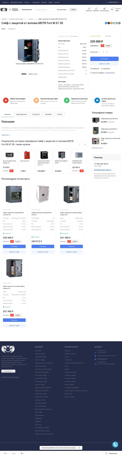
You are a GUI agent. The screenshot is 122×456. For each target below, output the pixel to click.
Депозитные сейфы (41, 393)
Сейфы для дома (40, 353)
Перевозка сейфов (70, 375)
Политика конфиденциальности (74, 363)
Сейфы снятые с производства (44, 434)
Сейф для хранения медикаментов (68, 86)
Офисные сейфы (40, 360)
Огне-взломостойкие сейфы (43, 369)
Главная (4, 19)
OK (79, 448)
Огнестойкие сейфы (41, 375)
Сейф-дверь (38, 418)
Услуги (67, 357)
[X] (109, 23)
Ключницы (38, 424)
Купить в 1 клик (104, 64)
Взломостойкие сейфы (16, 19)
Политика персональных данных (10, 377)
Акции (67, 366)
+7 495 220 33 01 (113, 2)
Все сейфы (67, 84)
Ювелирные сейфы (40, 403)
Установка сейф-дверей (72, 387)
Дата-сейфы (38, 412)
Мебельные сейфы (40, 366)
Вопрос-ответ (69, 393)
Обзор (3, 28)
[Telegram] (114, 23)
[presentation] (79, 144)
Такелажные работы (71, 372)
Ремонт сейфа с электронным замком (76, 390)
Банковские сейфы (78, 88)
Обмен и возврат (70, 397)
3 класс (30, 19)
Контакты (67, 350)
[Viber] (119, 23)
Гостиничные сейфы (77, 84)
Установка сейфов (70, 381)
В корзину (14, 246)
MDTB (35, 74)
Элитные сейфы (40, 384)
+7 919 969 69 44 (101, 352)
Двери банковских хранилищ (43, 409)
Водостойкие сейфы (41, 378)
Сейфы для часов (40, 400)
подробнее (5, 135)
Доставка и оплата (70, 353)
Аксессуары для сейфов (42, 427)
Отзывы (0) (11, 28)
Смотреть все (97, 148)
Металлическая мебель (42, 390)
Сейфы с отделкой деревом (43, 387)
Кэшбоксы (38, 421)
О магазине (68, 360)
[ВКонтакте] (106, 23)
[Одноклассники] (111, 23)
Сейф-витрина (39, 415)
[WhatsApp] (117, 23)
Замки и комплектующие (42, 431)
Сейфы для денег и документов (44, 363)
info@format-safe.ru (102, 170)
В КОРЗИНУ (104, 59)
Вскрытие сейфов (70, 378)
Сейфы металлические (65, 88)
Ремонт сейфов (69, 384)
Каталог (67, 369)
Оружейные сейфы (40, 357)
